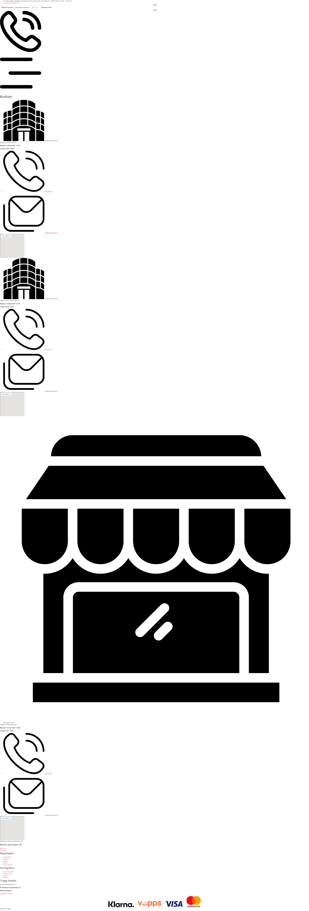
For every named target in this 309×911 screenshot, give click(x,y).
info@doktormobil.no (6, 894)
